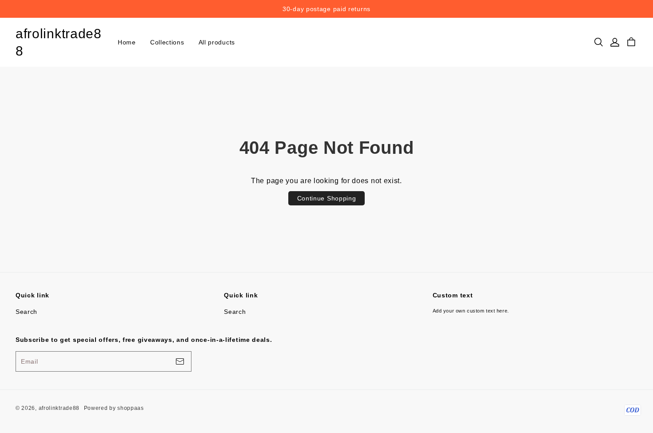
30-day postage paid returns (326, 8)
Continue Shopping (326, 198)
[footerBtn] (180, 361)
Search (26, 311)
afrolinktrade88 (59, 42)
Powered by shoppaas (114, 408)
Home (127, 42)
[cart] (631, 42)
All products (217, 42)
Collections (167, 42)
